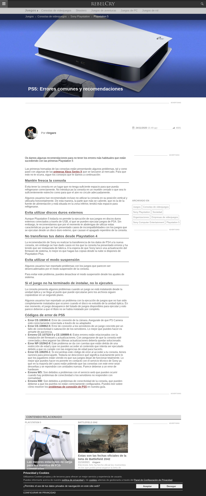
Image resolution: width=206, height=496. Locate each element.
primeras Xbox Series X (67, 171)
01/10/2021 (84, 462)
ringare (96, 462)
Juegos (30, 10)
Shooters (81, 10)
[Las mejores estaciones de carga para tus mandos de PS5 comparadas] (50, 448)
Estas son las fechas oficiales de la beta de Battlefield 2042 (102, 457)
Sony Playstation (141, 212)
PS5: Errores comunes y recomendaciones (75, 88)
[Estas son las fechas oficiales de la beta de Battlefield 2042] (103, 439)
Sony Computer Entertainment (148, 222)
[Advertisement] (103, 112)
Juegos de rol (150, 10)
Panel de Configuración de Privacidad (153, 480)
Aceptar (147, 486)
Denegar (171, 486)
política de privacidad (73, 480)
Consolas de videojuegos (56, 10)
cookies (93, 480)
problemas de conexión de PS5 (68, 386)
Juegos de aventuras (103, 10)
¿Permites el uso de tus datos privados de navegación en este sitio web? (61, 486)
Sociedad (157, 212)
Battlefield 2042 (87, 422)
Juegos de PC (129, 10)
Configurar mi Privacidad (39, 492)
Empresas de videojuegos (165, 217)
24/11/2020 (141, 127)
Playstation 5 (173, 222)
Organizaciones (141, 217)
